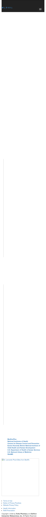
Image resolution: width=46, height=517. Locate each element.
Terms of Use (7, 501)
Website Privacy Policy (10, 505)
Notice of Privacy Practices (12, 503)
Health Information (9, 508)
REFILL (10, 8)
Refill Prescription (9, 510)
